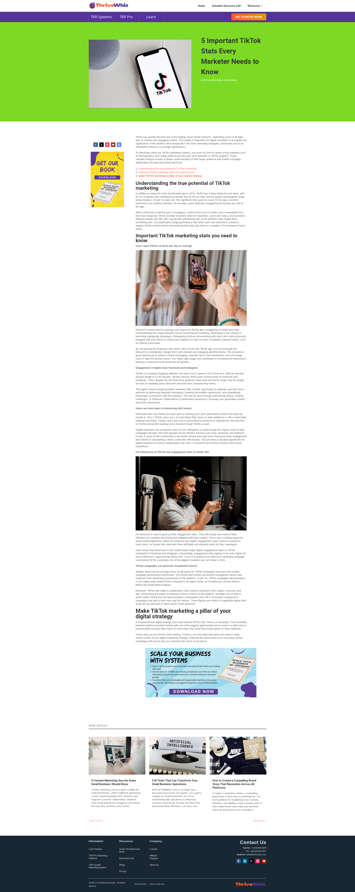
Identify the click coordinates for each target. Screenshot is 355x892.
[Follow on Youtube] (113, 144)
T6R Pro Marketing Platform (98, 856)
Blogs (122, 865)
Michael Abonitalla (213, 80)
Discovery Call (126, 858)
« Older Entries (96, 820)
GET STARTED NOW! (248, 17)
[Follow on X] (101, 144)
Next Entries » (259, 820)
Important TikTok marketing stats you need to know (166, 172)
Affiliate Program (154, 856)
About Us (154, 865)
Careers (154, 849)
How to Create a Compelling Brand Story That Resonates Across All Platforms (234, 784)
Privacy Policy (141, 884)
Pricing (122, 871)
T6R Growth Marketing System (97, 866)
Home (201, 5)
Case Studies (95, 849)
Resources (254, 5)
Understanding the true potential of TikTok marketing (167, 168)
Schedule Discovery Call (226, 5)
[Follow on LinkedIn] (245, 861)
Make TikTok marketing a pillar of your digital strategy (170, 175)
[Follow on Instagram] (107, 144)
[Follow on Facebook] (95, 144)
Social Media (230, 80)
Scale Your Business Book (129, 850)
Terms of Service (157, 884)
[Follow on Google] (119, 144)
